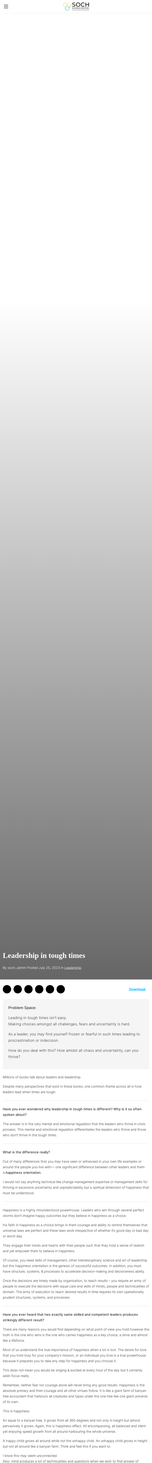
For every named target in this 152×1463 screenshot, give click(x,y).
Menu (6, 6)
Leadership (72, 968)
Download (137, 989)
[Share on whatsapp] (7, 989)
